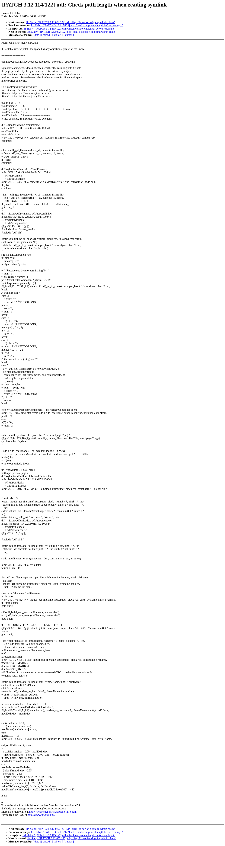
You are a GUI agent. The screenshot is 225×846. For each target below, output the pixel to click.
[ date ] (37, 34)
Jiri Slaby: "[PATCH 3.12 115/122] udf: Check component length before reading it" (77, 25)
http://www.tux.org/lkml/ (41, 814)
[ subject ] (57, 34)
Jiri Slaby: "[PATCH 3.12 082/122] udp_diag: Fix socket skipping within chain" (70, 22)
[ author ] (69, 34)
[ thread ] (46, 34)
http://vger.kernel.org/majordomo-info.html (52, 811)
